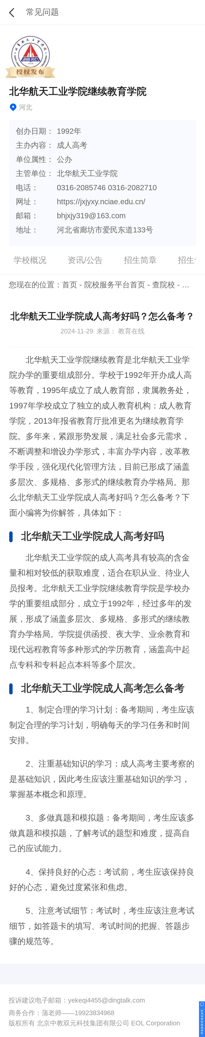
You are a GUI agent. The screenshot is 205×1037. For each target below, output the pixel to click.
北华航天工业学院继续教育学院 (78, 91)
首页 (69, 285)
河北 (189, 285)
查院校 (163, 285)
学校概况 (30, 260)
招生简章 (140, 260)
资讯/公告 (85, 260)
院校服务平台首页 (114, 285)
